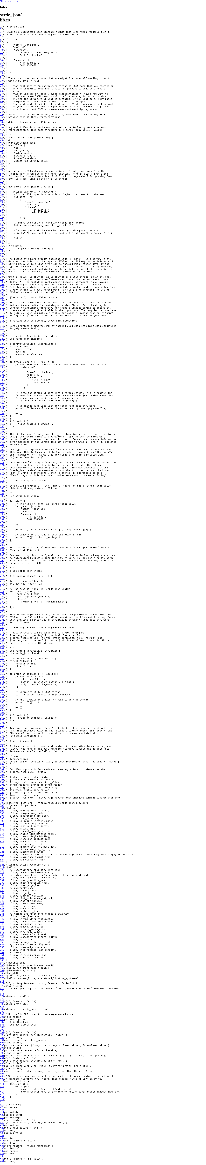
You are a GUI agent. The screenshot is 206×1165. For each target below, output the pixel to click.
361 (2, 955)
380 (2, 1004)
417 (2, 1099)
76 (1, 220)
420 (2, 1107)
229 (2, 614)
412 (2, 1086)
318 (2, 844)
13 (1, 57)
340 (2, 901)
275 (2, 733)
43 (1, 135)
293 (2, 779)
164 (2, 447)
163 (2, 444)
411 (2, 1084)
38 (1, 122)
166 (2, 452)
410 (2, 1081)
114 (2, 318)
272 (2, 725)
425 (2, 1120)
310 (2, 823)
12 (1, 55)
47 (1, 145)
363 (2, 960)
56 (1, 168)
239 (2, 640)
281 (2, 748)
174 (2, 473)
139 (2, 382)
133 (2, 367)
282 (2, 751)
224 (2, 601)
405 (2, 1068)
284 (2, 756)
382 (2, 1009)
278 (2, 741)
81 (1, 233)
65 (1, 191)
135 (2, 372)
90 (1, 256)
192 (2, 519)
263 (2, 702)
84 (1, 240)
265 (2, 707)
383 (2, 1011)
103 (2, 289)
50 (1, 153)
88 (1, 251)
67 (1, 197)
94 (1, 266)
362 (2, 957)
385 (2, 1017)
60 (1, 179)
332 (2, 880)
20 (1, 75)
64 (1, 189)
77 (1, 222)
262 (2, 699)
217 (2, 583)
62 (1, 184)
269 (2, 717)
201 (2, 542)
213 (2, 573)
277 (2, 738)
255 (2, 681)
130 (2, 359)
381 (2, 1006)
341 (2, 903)
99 (1, 279)
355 (2, 939)
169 (2, 460)
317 (2, 841)
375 (2, 991)
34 (1, 111)
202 (2, 545)
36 (1, 117)
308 (2, 818)
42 (1, 132)
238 (2, 638)
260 (2, 694)
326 (2, 864)
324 (2, 859)
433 (2, 1140)
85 (1, 243)
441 (2, 1161)
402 (2, 1060)
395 (2, 1042)
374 (2, 988)
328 (2, 870)
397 (2, 1048)
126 (2, 349)
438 (2, 1153)
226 (2, 607)
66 (1, 194)
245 (2, 656)
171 (2, 465)
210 (2, 565)
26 (1, 91)
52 (1, 158)
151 (2, 413)
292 (2, 777)
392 (2, 1035)
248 (2, 663)
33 (1, 109)
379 (2, 1001)
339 (2, 898)
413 (2, 1089)
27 (1, 94)
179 (2, 485)
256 (2, 684)
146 (2, 400)
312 (2, 828)
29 (1, 99)
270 (2, 720)
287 (2, 764)
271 (2, 723)
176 (2, 478)
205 (2, 552)
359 (2, 950)
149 (2, 408)
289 (2, 769)
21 (1, 78)
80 (1, 230)
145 (2, 398)
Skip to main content (9, 1)
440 (2, 1158)
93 (1, 264)
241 (2, 645)
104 (2, 292)
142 (2, 390)
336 (2, 890)
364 (2, 962)
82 (1, 235)
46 (1, 142)
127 (2, 351)
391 (2, 1032)
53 (1, 161)
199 (2, 537)
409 (2, 1079)
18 (1, 70)
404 (2, 1066)
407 (2, 1073)
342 (2, 906)
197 (2, 532)
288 (2, 766)
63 (1, 186)
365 (2, 965)
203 (2, 547)
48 (1, 148)
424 (2, 1117)
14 (1, 60)
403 (2, 1063)
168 (2, 457)
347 (2, 919)
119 (2, 331)
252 (2, 674)
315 (2, 836)
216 (2, 581)
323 (2, 857)
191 (2, 516)
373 (2, 986)
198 (2, 534)
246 (2, 658)
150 (2, 411)
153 (2, 418)
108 (2, 302)
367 (2, 970)
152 (2, 416)
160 (2, 436)
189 (2, 511)
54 (1, 163)
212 (2, 571)
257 (2, 686)
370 (2, 978)
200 (2, 540)
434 (2, 1143)
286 (2, 761)
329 (2, 872)
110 (2, 307)
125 (2, 346)
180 (2, 488)
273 (2, 728)
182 (2, 493)
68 (1, 199)
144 (2, 395)
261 (2, 697)
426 (2, 1122)
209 (2, 563)
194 (2, 524)
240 (2, 643)
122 (2, 338)
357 (2, 944)
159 (2, 434)
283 (2, 754)
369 (2, 975)
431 (2, 1135)
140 (2, 385)
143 (2, 393)
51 (1, 155)
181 (2, 491)
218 (2, 586)
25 (1, 88)
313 (2, 831)
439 (2, 1156)
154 (2, 421)
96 (1, 271)
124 (2, 344)
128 (2, 354)
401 (2, 1058)
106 (2, 297)
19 (1, 73)
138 (2, 380)
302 (2, 803)
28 (1, 96)
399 (2, 1053)
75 (1, 217)
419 (2, 1104)
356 (2, 942)
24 (1, 86)
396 (2, 1045)
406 (2, 1071)
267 (2, 712)
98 (1, 277)
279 (2, 743)
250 (2, 669)
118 (2, 328)
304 (2, 808)
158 (2, 431)
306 (2, 813)
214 (2, 576)
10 (1, 50)
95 (1, 269)
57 (1, 171)
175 (2, 475)
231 (2, 619)
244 (2, 653)
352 (2, 931)
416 (2, 1096)
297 (2, 790)
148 (2, 406)
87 (1, 248)
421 (2, 1109)
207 (2, 558)
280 (2, 746)
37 (1, 119)
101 (2, 284)
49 (1, 150)
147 (2, 403)
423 (2, 1115)
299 (2, 795)
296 (2, 787)
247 (2, 661)
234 (2, 627)
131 (2, 362)
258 (2, 689)
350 (2, 926)
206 (2, 555)
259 (2, 692)
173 (2, 470)
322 (2, 854)
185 (2, 501)
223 (2, 599)
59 (1, 176)
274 (2, 730)
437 (2, 1151)
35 (1, 114)
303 (2, 805)
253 (2, 676)
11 (1, 52)
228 (2, 612)
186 (2, 504)
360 (2, 952)
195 (2, 527)
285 (2, 759)
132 (2, 364)
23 (1, 83)
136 (2, 375)
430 (2, 1133)
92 (1, 261)
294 (2, 782)
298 (2, 792)
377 (2, 996)
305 (2, 810)
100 (2, 282)
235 (2, 630)
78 (1, 225)
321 (2, 852)
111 (2, 310)
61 (1, 181)
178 (2, 483)
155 (2, 424)
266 (2, 710)
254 (2, 679)
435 (2, 1146)
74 (1, 215)
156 (2, 426)
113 (2, 315)
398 (2, 1050)
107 (2, 300)
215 (2, 578)
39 (1, 124)
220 (2, 591)
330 (2, 875)
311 (2, 826)
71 (1, 207)
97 (1, 274)
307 (2, 815)
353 (2, 934)
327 (2, 867)
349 (2, 924)
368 (2, 973)
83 (1, 238)
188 (2, 509)
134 (2, 369)
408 (2, 1076)
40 (1, 127)
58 (1, 173)
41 (1, 130)
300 (2, 797)
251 (2, 671)
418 (2, 1102)
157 (2, 429)
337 (2, 893)
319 (2, 846)
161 (2, 439)
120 (2, 333)
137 (2, 377)
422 (2, 1112)
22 (1, 81)
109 (2, 305)
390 (2, 1029)
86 (1, 246)
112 (2, 313)
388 (2, 1024)
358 (2, 947)
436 (2, 1148)
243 (2, 650)
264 (2, 705)
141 (2, 387)
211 (2, 568)
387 (2, 1022)
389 (2, 1027)
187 (2, 506)
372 (2, 983)
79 (1, 228)
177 (2, 480)
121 (2, 336)
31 (1, 104)
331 (2, 877)
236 (2, 632)
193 (2, 521)
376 (2, 993)
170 (2, 462)
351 (2, 929)
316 (2, 839)
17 (1, 68)
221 (2, 594)
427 (2, 1125)
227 (2, 609)
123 (2, 341)
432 (2, 1138)
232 (2, 622)
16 (1, 65)
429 (2, 1130)
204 (2, 550)
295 (2, 784)
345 (2, 913)
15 (1, 63)
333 (2, 882)
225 (2, 604)
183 (2, 496)
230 (2, 617)
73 (1, 212)
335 (2, 888)
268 (2, 715)
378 (2, 999)
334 (2, 885)
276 (2, 736)
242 (2, 648)
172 (2, 467)
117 (2, 326)
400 (2, 1055)
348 (2, 921)
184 (2, 498)
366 (2, 968)
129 (2, 356)
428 (2, 1127)
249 (2, 666)
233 (2, 625)
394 (2, 1040)
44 (1, 137)
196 (2, 529)
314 (2, 834)
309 (2, 821)
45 (1, 140)
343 (2, 908)
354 (2, 937)
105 (2, 295)
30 (1, 101)
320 (2, 849)
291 (2, 774)
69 (1, 202)
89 (1, 253)
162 (2, 442)
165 (2, 449)
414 (2, 1091)
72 (1, 209)
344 (2, 911)
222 (2, 596)
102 (2, 287)
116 (2, 323)
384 (2, 1014)
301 (2, 800)
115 (2, 320)
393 (2, 1037)
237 (2, 635)
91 (1, 259)
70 (1, 204)
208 (2, 560)
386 (2, 1019)
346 (2, 916)
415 (2, 1094)
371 (2, 981)
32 (1, 106)
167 (2, 454)
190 (2, 514)
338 (2, 895)
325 (2, 862)
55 (1, 166)
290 (2, 772)
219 (2, 589)
